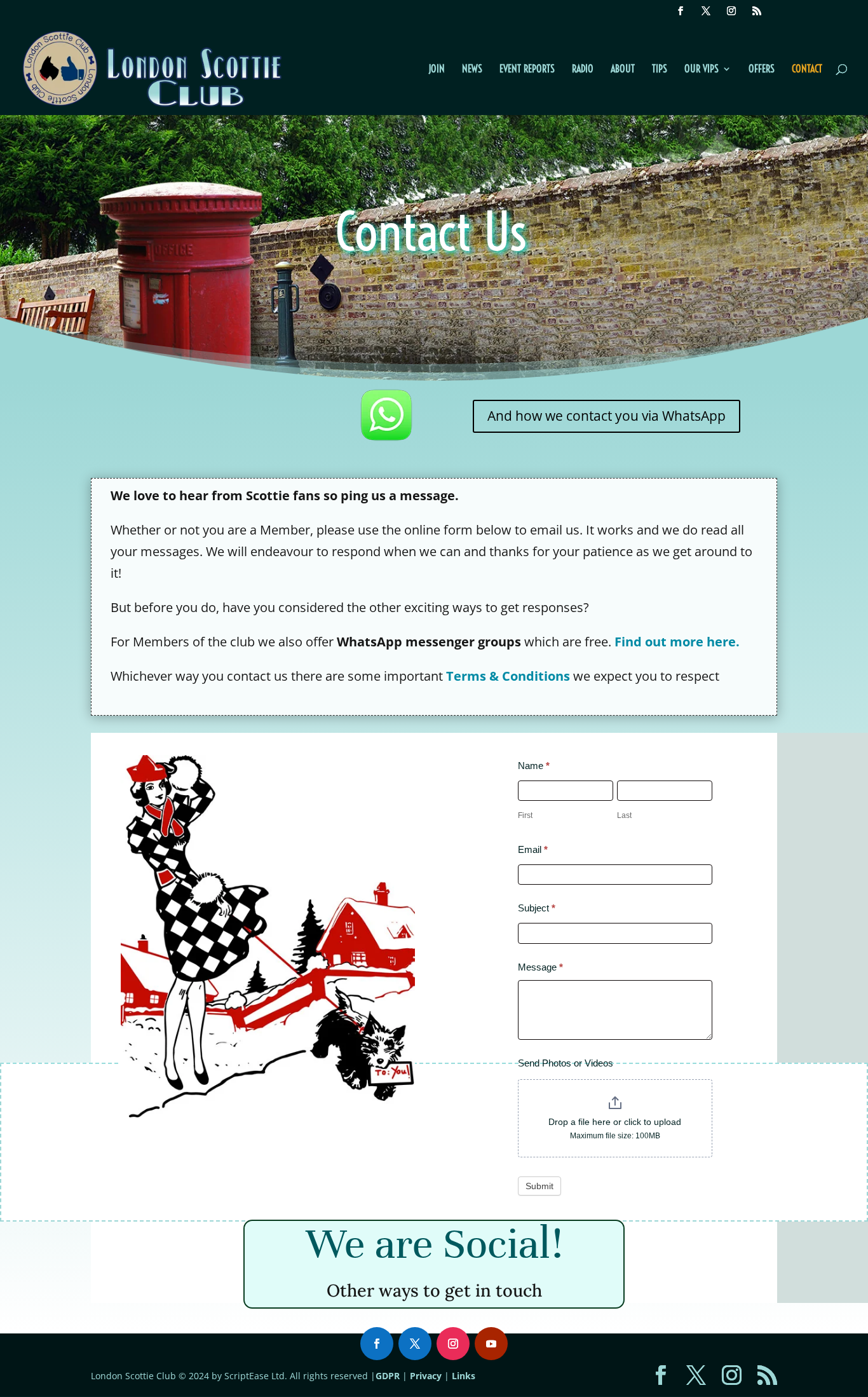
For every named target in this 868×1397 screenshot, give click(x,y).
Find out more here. (677, 641)
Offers (762, 69)
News (472, 69)
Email (533, 849)
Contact (807, 69)
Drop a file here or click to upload (614, 1122)
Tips (659, 69)
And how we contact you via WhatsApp (606, 416)
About (623, 69)
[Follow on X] (414, 1343)
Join (436, 69)
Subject (536, 908)
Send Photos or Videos (565, 1063)
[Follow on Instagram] (453, 1343)
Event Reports (527, 69)
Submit (539, 1186)
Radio (582, 69)
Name (534, 765)
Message (540, 967)
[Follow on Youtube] (491, 1343)
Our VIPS (701, 69)
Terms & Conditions (508, 676)
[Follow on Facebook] (376, 1343)
